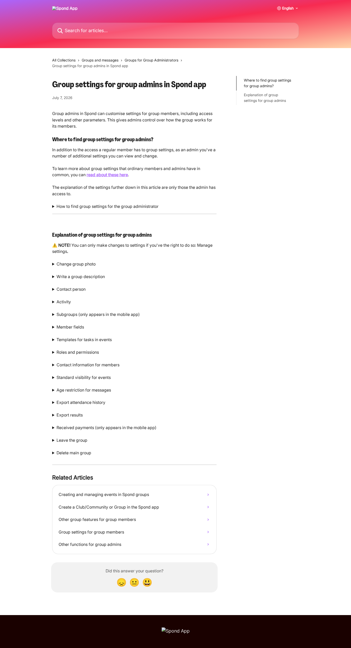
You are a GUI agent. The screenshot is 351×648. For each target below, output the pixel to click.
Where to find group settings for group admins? (267, 83)
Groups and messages (100, 60)
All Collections (64, 60)
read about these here (107, 174)
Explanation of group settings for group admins (265, 98)
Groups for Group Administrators (151, 60)
